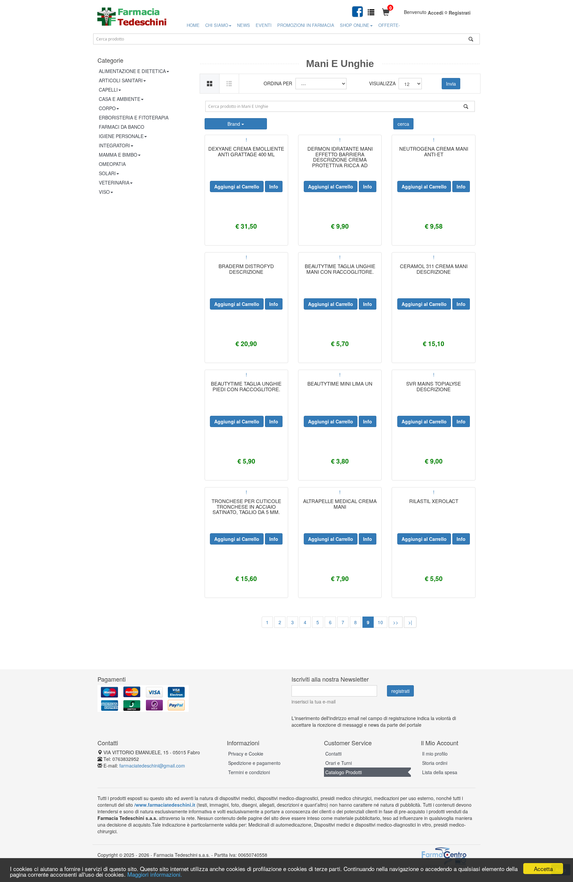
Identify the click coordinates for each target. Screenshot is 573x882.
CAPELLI (108, 89)
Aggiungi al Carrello (236, 186)
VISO (104, 191)
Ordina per (278, 83)
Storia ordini (434, 763)
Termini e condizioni (249, 772)
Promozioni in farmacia (305, 25)
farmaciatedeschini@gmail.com (152, 765)
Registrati (460, 12)
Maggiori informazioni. (154, 874)
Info (273, 186)
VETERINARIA (114, 182)
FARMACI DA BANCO (121, 126)
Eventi (264, 25)
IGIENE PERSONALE (121, 136)
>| (410, 622)
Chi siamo (216, 25)
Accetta (543, 868)
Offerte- (389, 25)
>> (395, 622)
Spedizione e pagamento (254, 763)
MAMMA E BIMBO (118, 154)
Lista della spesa (439, 772)
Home (193, 25)
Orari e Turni (338, 763)
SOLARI (107, 173)
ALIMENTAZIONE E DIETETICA (132, 71)
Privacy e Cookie (245, 753)
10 (380, 622)
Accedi (435, 12)
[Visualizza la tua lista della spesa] (371, 12)
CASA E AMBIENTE (119, 99)
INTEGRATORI (114, 145)
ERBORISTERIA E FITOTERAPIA (133, 117)
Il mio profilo (435, 753)
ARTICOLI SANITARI (121, 80)
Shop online (354, 25)
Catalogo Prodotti (343, 772)
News (243, 25)
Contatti (333, 753)
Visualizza (381, 83)
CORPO (107, 108)
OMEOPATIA (112, 164)
